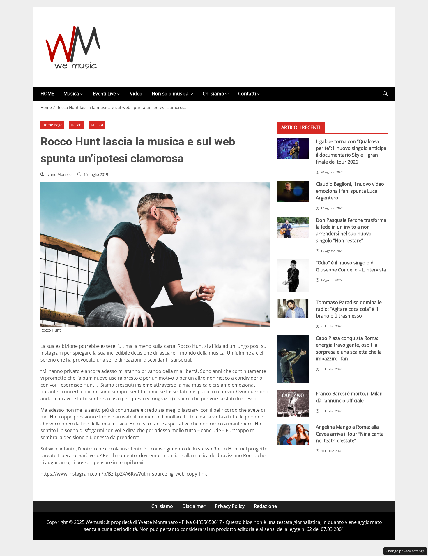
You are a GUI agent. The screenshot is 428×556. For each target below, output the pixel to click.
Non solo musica (170, 93)
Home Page (52, 124)
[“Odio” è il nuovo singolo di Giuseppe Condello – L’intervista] (293, 275)
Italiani (76, 124)
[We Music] (73, 46)
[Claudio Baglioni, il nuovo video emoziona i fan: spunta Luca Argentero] (293, 191)
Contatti (247, 93)
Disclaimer (194, 506)
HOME (47, 93)
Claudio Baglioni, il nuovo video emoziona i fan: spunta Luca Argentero (350, 191)
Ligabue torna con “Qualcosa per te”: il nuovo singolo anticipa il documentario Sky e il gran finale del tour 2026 (351, 151)
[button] (385, 93)
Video (136, 93)
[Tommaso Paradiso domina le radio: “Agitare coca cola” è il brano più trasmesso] (293, 308)
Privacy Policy (230, 506)
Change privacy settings (405, 550)
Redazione (265, 506)
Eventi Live (104, 93)
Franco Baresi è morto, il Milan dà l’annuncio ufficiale (349, 397)
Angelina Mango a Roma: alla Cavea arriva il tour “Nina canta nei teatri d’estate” (350, 434)
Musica (71, 93)
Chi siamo (213, 93)
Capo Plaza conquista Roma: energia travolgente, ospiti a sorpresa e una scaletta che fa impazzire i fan (349, 348)
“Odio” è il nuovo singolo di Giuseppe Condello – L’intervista (351, 266)
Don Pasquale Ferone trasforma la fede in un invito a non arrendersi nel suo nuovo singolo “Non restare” (351, 230)
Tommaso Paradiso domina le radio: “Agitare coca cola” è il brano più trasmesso (349, 309)
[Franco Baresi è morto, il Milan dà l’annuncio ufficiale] (293, 403)
